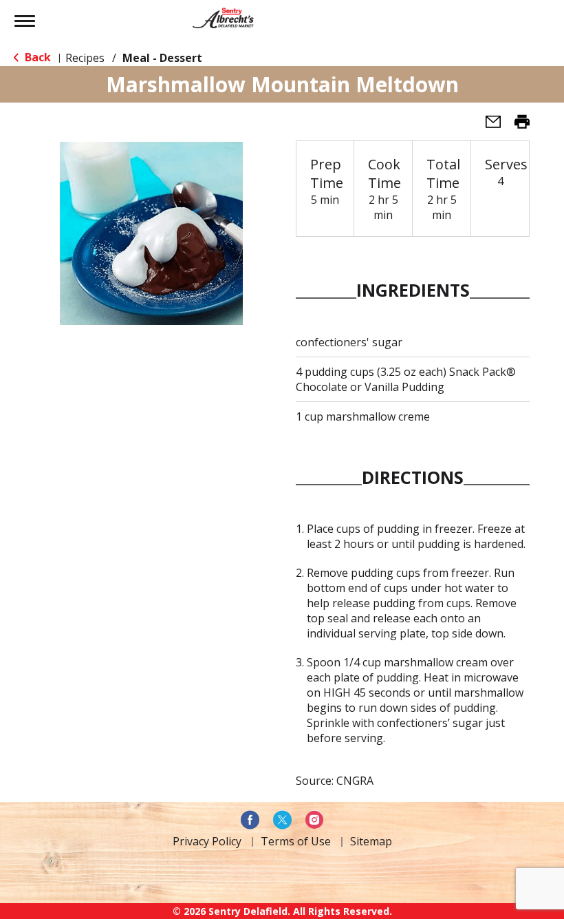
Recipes (85, 57)
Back (36, 57)
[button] (488, 126)
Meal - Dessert (162, 57)
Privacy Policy (207, 841)
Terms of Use (296, 841)
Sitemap (371, 841)
